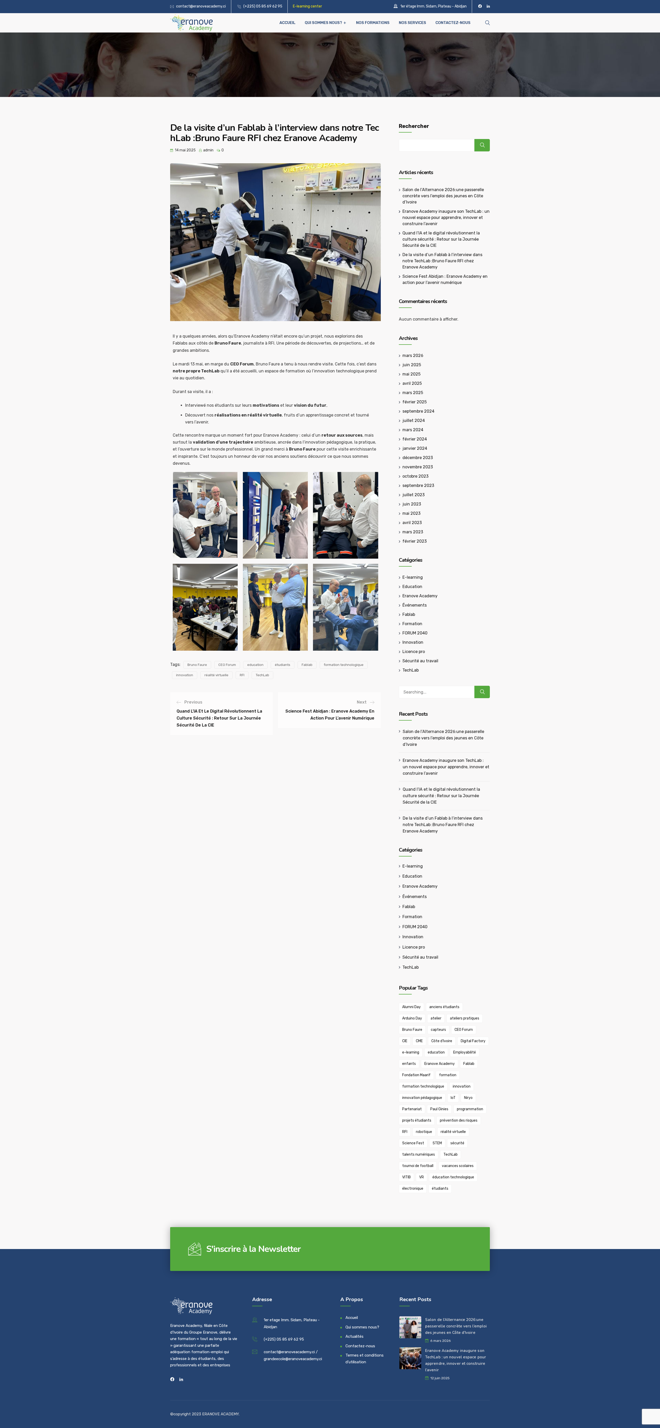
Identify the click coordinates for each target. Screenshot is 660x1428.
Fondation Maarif (416, 1075)
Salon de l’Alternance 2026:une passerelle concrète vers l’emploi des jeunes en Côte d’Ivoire (443, 196)
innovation (184, 675)
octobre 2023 (415, 476)
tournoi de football (417, 1166)
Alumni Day (411, 1007)
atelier (436, 1018)
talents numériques (418, 1154)
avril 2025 (412, 383)
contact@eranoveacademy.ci (201, 6)
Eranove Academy (420, 595)
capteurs (438, 1029)
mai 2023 (411, 513)
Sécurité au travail (420, 660)
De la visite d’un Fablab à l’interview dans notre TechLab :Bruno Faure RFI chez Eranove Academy (442, 261)
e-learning (410, 1052)
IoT (453, 1098)
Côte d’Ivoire (441, 1041)
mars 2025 (412, 392)
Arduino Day (412, 1018)
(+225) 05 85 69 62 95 (262, 6)
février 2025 (414, 401)
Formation (412, 623)
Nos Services (412, 22)
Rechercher (414, 126)
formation (447, 1075)
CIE (404, 1041)
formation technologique (344, 665)
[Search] (482, 692)
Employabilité (464, 1052)
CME (419, 1041)
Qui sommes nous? (323, 22)
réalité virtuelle (216, 675)
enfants (409, 1064)
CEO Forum (227, 665)
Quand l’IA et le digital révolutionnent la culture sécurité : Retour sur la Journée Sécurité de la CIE (441, 239)
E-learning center (307, 6)
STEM (437, 1143)
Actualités (354, 1336)
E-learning (412, 577)
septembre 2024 (418, 411)
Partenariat (412, 1109)
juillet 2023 (413, 494)
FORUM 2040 (414, 633)
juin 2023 (411, 504)
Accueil (287, 22)
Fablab (307, 665)
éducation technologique (453, 1177)
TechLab (262, 675)
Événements (414, 605)
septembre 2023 (418, 485)
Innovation (412, 642)
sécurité (457, 1143)
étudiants (282, 665)
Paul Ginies (439, 1109)
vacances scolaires (458, 1166)
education (255, 665)
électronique (412, 1188)
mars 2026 (412, 355)
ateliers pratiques (464, 1018)
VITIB (406, 1177)
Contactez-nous (453, 22)
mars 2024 (412, 429)
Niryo (468, 1098)
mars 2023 (412, 531)
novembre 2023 (417, 466)
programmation (470, 1109)
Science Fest (413, 1143)
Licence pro (413, 651)
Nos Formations (373, 22)
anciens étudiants (444, 1007)
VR (421, 1177)
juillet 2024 (413, 420)
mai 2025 (411, 374)
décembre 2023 (417, 457)
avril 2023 (412, 522)
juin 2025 (411, 364)
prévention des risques (458, 1120)
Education (412, 586)
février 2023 (414, 541)
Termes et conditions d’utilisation (364, 1358)
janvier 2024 (414, 448)
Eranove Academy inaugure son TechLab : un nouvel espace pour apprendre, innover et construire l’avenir (446, 217)
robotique (424, 1132)
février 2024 (414, 439)
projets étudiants (416, 1120)
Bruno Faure (197, 665)
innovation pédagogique (422, 1098)
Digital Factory (473, 1041)
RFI (242, 675)
